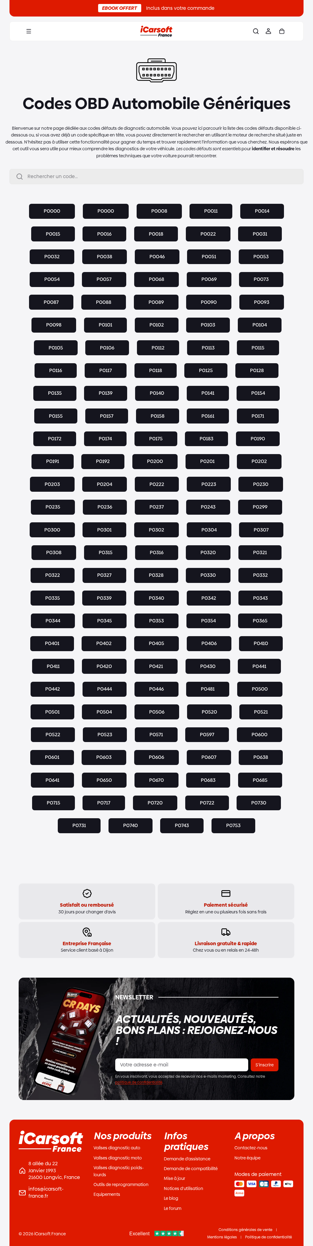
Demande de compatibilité (191, 1169)
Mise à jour (174, 1178)
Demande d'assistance (187, 1159)
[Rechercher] (253, 31)
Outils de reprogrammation (121, 1184)
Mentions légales (222, 1237)
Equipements (107, 1194)
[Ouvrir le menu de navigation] (28, 31)
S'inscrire (265, 1065)
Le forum (172, 1208)
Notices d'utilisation (183, 1188)
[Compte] (265, 31)
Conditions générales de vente (245, 1229)
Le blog (171, 1198)
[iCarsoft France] (155, 31)
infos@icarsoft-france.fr (46, 1192)
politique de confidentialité (138, 1082)
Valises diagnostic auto (117, 1148)
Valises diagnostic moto (118, 1158)
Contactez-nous (250, 1148)
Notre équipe (247, 1158)
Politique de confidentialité (268, 1237)
